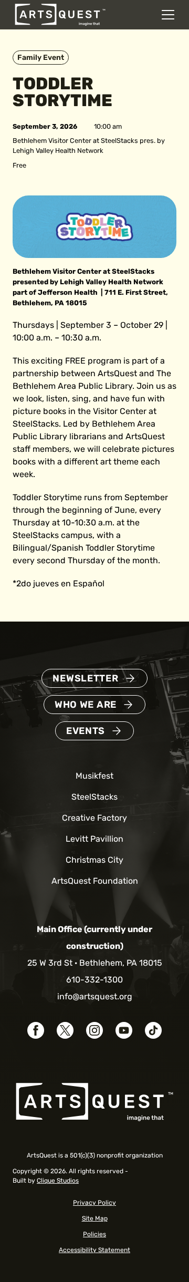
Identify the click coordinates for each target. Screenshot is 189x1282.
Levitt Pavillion (94, 839)
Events (85, 731)
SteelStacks (94, 797)
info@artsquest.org (94, 996)
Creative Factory (94, 818)
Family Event (40, 57)
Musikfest (94, 776)
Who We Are (86, 704)
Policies (94, 1234)
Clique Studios (58, 1180)
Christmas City (94, 860)
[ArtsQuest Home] (60, 14)
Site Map (95, 1218)
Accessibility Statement (94, 1250)
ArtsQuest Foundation (94, 881)
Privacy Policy (94, 1202)
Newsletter (85, 678)
